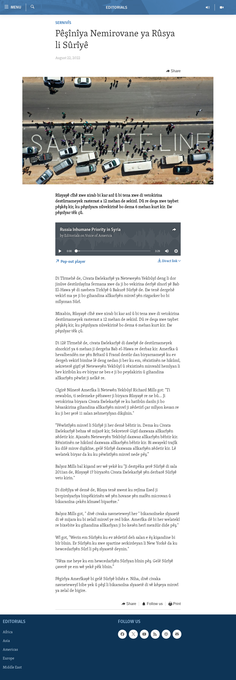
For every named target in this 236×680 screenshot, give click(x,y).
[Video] (222, 7)
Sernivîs (63, 23)
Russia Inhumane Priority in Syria (90, 230)
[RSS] (155, 634)
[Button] (173, 71)
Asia (6, 641)
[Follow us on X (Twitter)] (133, 634)
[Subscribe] (177, 634)
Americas (10, 650)
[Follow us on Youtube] (144, 634)
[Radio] (208, 7)
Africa (8, 632)
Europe (8, 658)
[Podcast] (166, 634)
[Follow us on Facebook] (122, 634)
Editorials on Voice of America (88, 236)
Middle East (12, 667)
